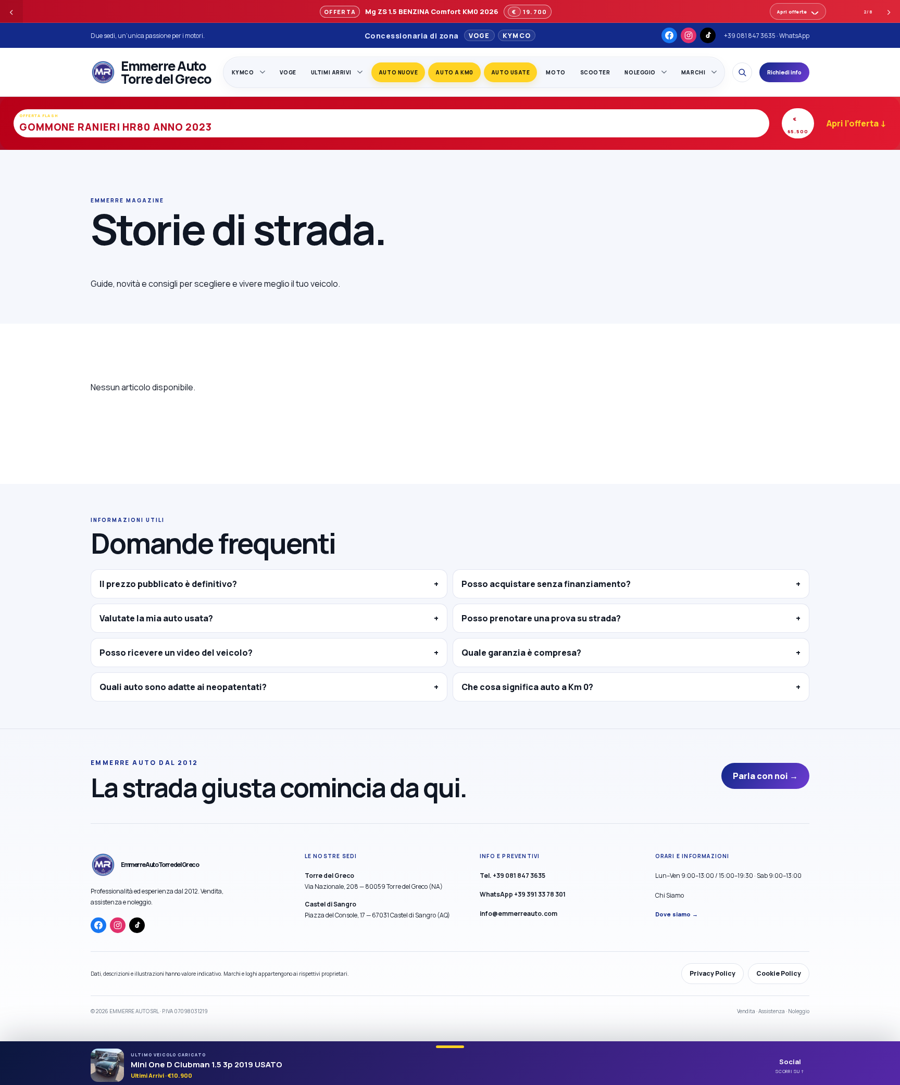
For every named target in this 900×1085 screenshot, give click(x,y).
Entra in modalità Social (381, 615)
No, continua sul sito (486, 615)
